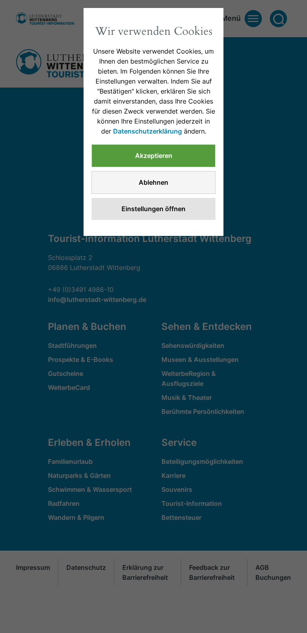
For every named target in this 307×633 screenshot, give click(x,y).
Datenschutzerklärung (147, 131)
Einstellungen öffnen (153, 209)
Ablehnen (153, 182)
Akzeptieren (153, 156)
